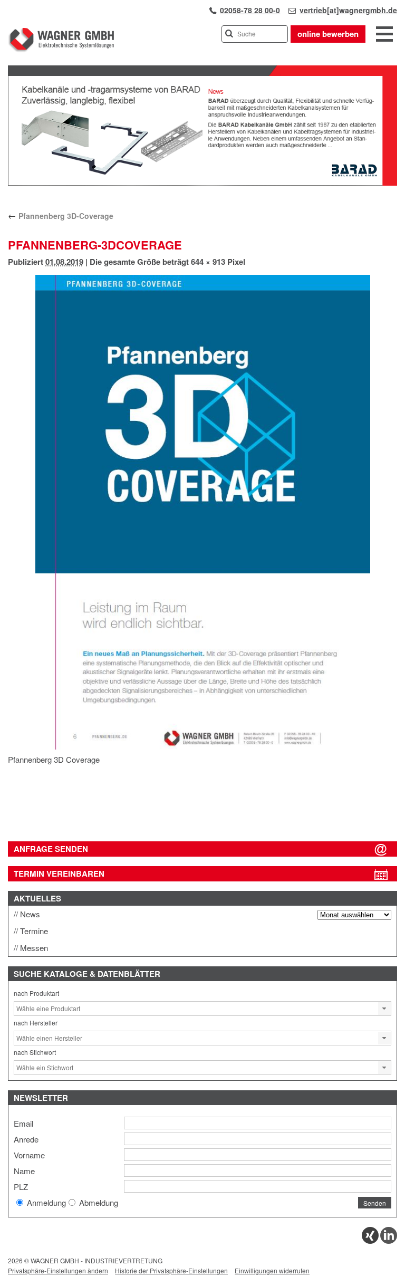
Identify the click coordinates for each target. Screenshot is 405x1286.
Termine (34, 930)
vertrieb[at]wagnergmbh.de (348, 10)
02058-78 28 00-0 (250, 10)
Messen (34, 947)
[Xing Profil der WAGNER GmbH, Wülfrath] (370, 1240)
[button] (384, 1008)
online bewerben (328, 34)
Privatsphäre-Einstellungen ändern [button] (58, 1270)
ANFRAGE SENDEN (51, 849)
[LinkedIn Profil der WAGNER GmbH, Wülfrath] (388, 1240)
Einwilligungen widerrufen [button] (272, 1270)
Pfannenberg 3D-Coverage (60, 215)
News (30, 913)
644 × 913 (208, 261)
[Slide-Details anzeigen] (202, 183)
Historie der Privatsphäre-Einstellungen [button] (171, 1270)
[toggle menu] (384, 34)
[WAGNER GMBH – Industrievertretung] (61, 49)
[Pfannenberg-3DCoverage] (202, 512)
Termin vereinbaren (59, 873)
